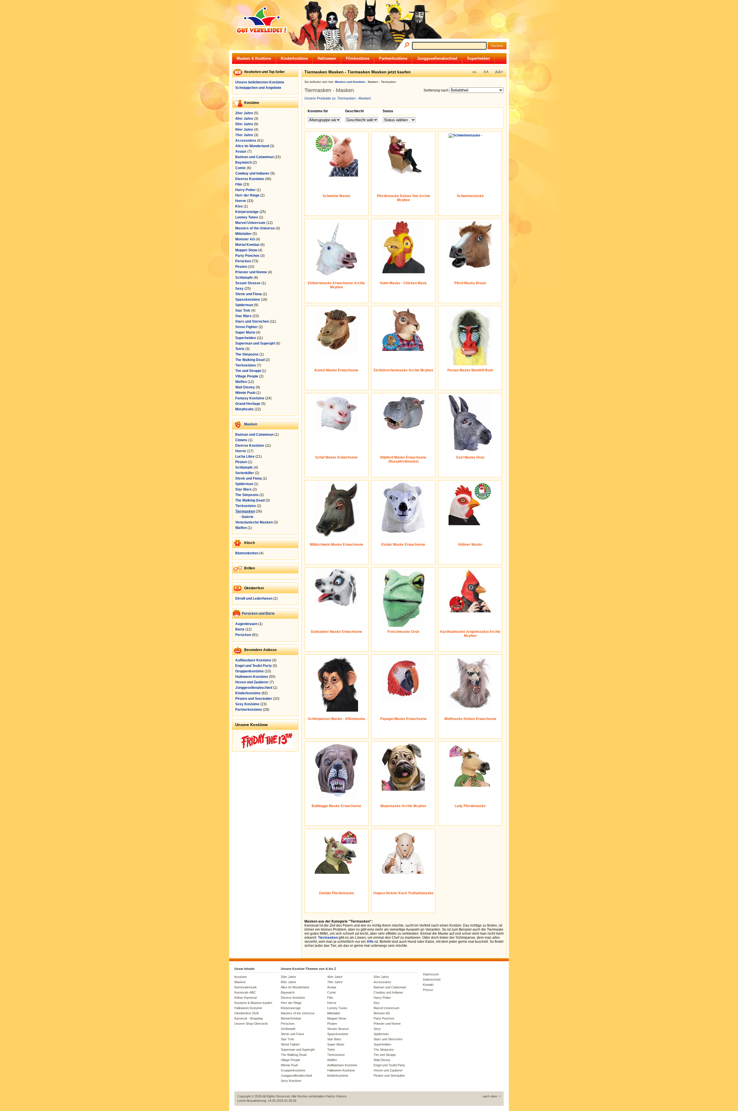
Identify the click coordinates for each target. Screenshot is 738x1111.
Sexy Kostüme (247, 704)
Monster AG (245, 239)
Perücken (243, 261)
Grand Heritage (247, 404)
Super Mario (245, 332)
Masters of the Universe (255, 228)
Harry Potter (245, 190)
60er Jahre (244, 130)
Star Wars (243, 316)
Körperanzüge (247, 212)
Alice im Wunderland (252, 146)
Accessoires (245, 141)
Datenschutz (432, 979)
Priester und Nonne (251, 272)
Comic (240, 168)
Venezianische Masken (254, 522)
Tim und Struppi (248, 371)
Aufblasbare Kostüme (253, 660)
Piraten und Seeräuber (253, 699)
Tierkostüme (245, 365)
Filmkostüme (357, 58)
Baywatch (243, 162)
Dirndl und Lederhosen (253, 598)
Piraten (241, 267)
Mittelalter (243, 234)
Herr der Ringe (247, 195)
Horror (240, 201)
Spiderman (244, 305)
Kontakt (428, 984)
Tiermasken (245, 511)
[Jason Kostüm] (267, 747)
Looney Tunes (246, 217)
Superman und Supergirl (255, 343)
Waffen (241, 382)
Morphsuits (244, 409)
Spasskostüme (247, 300)
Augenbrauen (246, 624)
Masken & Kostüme (254, 58)
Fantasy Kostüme (249, 398)
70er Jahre (244, 135)
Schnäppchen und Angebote (258, 88)
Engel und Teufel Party (253, 666)
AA (486, 72)
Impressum (431, 974)
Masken (250, 424)
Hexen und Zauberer (252, 682)
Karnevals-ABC (245, 992)
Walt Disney (245, 387)
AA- (474, 72)
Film (238, 184)
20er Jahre (244, 113)
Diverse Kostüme (249, 179)
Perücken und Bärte (258, 613)
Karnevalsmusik (245, 987)
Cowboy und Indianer (252, 173)
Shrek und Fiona (248, 294)
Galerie (247, 517)
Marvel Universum (250, 223)
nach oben (490, 1096)
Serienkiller (244, 473)
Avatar (240, 151)
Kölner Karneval (245, 997)
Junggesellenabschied (437, 58)
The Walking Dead (250, 360)
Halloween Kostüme (251, 677)
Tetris (239, 349)
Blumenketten (246, 553)
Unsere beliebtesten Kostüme (259, 82)
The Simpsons (247, 354)
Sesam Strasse (248, 283)
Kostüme (240, 977)
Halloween (327, 58)
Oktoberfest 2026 (246, 1013)
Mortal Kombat (247, 245)
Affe (370, 942)
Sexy (239, 289)
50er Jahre (244, 124)
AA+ (499, 72)
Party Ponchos (247, 256)
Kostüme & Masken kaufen (253, 1003)
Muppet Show (246, 250)
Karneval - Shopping (248, 1018)
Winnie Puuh (245, 393)
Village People (246, 376)
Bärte (239, 629)
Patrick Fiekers (336, 1096)
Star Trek (242, 310)
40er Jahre (244, 119)
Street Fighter (246, 327)
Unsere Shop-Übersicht (251, 1023)
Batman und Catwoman (254, 157)
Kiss (239, 206)
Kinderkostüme (294, 58)
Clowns (241, 440)
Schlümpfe (244, 278)
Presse (428, 990)
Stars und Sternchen (252, 321)
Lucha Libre (245, 457)
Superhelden (478, 58)
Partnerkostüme (393, 58)
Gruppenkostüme (249, 671)
